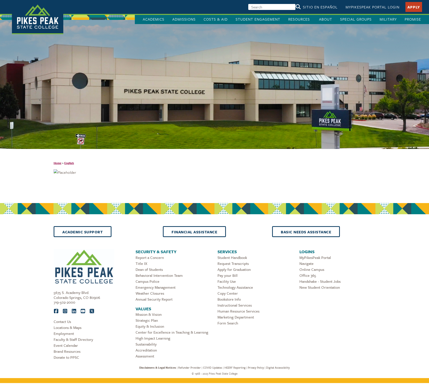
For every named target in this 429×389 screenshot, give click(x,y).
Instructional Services (234, 305)
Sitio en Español (320, 7)
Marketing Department (235, 317)
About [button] (325, 19)
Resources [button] (299, 19)
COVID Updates (212, 367)
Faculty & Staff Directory (73, 339)
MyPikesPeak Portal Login (372, 7)
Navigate (306, 263)
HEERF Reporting (235, 367)
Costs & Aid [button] (216, 19)
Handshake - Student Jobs (320, 281)
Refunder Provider (189, 367)
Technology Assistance (235, 287)
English (69, 163)
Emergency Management (156, 287)
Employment (64, 333)
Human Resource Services (238, 311)
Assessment (145, 356)
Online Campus (311, 269)
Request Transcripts (233, 263)
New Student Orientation (319, 287)
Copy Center (227, 293)
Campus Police (147, 281)
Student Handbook (232, 257)
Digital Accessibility (278, 367)
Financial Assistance (194, 232)
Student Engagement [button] (258, 19)
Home (57, 163)
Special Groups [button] (356, 19)
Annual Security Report (154, 299)
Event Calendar (66, 345)
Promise (413, 19)
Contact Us (62, 321)
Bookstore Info (229, 299)
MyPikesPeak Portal (315, 257)
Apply (413, 7)
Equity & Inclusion (150, 326)
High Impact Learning (153, 338)
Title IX (141, 263)
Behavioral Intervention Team (159, 275)
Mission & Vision (149, 314)
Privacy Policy (256, 367)
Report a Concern (150, 257)
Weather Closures (150, 293)
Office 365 (307, 275)
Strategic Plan (147, 320)
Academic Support (82, 232)
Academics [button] (153, 19)
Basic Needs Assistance (306, 232)
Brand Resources (67, 351)
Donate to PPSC (66, 357)
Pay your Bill (227, 275)
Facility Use (226, 281)
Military (388, 19)
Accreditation (146, 350)
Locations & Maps (67, 327)
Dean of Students (149, 269)
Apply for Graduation (234, 269)
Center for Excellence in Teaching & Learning (172, 332)
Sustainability (146, 344)
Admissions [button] (184, 19)
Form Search (227, 323)
